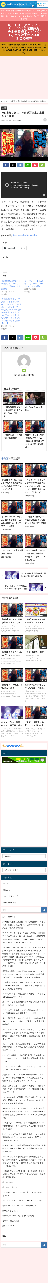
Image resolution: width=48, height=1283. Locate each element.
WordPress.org (9, 902)
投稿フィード (8, 890)
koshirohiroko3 (24, 375)
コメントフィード (10, 896)
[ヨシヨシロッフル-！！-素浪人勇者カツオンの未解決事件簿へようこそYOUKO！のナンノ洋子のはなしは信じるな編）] (23, 1137)
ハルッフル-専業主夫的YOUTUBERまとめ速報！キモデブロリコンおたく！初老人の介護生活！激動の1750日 (23, 1058)
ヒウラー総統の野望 (10, 1221)
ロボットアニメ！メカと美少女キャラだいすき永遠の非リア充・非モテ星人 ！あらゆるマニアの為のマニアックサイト (23, 1047)
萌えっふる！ (8, 1182)
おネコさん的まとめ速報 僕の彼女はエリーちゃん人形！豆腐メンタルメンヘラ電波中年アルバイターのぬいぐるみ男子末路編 (23, 925)
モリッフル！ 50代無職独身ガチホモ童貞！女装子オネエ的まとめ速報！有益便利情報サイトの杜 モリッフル (24, 1148)
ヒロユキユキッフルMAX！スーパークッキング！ (23, 1200)
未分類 (4, 108)
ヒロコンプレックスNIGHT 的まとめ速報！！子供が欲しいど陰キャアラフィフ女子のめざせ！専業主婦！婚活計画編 (23, 1174)
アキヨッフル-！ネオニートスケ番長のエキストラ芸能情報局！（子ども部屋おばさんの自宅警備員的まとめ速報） (23, 1126)
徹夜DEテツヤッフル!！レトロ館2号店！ (19, 1205)
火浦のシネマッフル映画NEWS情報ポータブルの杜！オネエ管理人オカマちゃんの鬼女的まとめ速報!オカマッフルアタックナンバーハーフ (22, 1078)
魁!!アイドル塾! (8, 1226)
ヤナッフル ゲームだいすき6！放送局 (18, 1216)
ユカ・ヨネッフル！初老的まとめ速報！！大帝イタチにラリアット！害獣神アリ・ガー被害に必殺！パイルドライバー (23, 1089)
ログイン (6, 883)
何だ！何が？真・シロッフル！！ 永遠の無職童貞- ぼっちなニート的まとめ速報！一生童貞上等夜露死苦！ (23, 1021)
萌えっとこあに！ (9, 1187)
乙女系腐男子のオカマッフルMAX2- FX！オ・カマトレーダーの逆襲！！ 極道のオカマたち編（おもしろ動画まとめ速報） (23, 985)
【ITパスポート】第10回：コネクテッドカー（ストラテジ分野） (33, 283)
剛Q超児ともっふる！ (11, 1211)
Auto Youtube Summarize (25, 235)
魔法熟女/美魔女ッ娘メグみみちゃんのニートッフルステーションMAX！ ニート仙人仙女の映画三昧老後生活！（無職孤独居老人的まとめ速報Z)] (23, 974)
